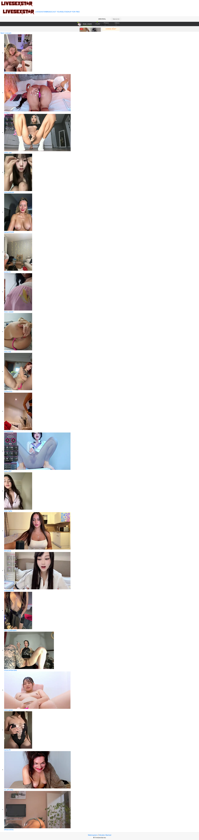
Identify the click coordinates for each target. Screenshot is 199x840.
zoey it (7, 113)
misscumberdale (10, 670)
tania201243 (9, 232)
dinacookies (9, 829)
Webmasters (93, 835)
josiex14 (7, 272)
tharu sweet (8, 312)
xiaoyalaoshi (9, 192)
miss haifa (8, 511)
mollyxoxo (8, 391)
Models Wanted (105, 835)
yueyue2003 (9, 591)
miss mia (7, 352)
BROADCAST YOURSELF (55, 12)
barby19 (7, 750)
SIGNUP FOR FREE (72, 12)
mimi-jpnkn (8, 710)
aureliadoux (8, 431)
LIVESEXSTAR (40, 12)
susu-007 (7, 471)
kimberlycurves (10, 73)
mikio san (8, 152)
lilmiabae (7, 551)
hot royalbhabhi (10, 630)
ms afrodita (8, 790)
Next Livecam (6, 33)
